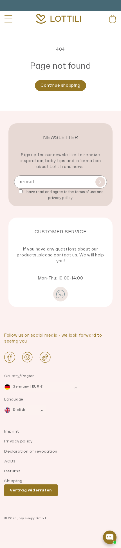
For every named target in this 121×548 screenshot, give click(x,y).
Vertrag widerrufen (31, 490)
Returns (12, 471)
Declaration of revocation (30, 451)
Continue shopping (60, 85)
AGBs (9, 461)
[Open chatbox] (109, 537)
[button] (8, 19)
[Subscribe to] (100, 182)
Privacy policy (18, 441)
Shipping (13, 480)
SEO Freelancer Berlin (23, 545)
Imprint (11, 431)
